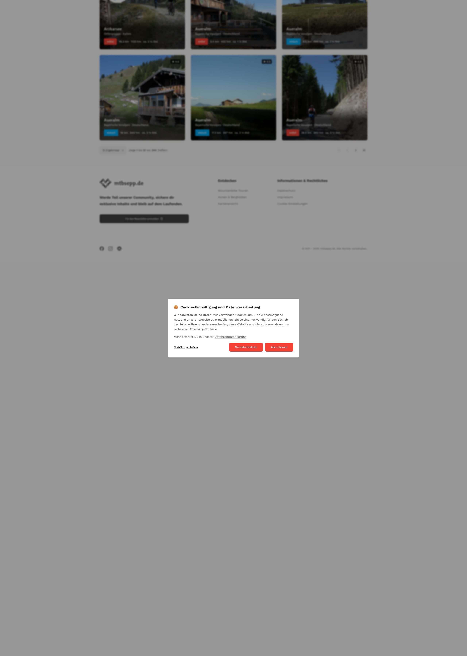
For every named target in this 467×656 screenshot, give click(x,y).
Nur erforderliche (246, 347)
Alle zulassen (279, 347)
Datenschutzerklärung (230, 336)
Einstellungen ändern (186, 347)
